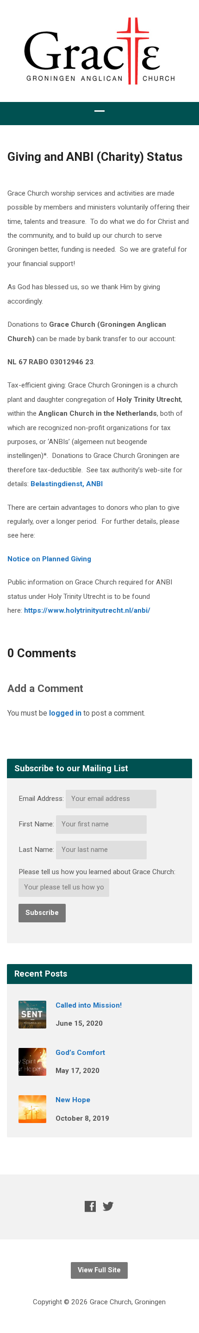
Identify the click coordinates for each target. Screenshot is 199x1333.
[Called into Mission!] (32, 1022)
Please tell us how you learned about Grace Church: (97, 872)
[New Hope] (32, 1116)
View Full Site (99, 1270)
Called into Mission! (89, 1005)
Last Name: (36, 849)
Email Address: (41, 798)
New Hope (73, 1100)
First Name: (36, 824)
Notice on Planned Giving (49, 559)
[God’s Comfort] (32, 1069)
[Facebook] (90, 1206)
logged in (65, 713)
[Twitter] (108, 1206)
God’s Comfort (80, 1052)
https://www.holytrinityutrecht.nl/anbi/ (87, 610)
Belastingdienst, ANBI (67, 484)
